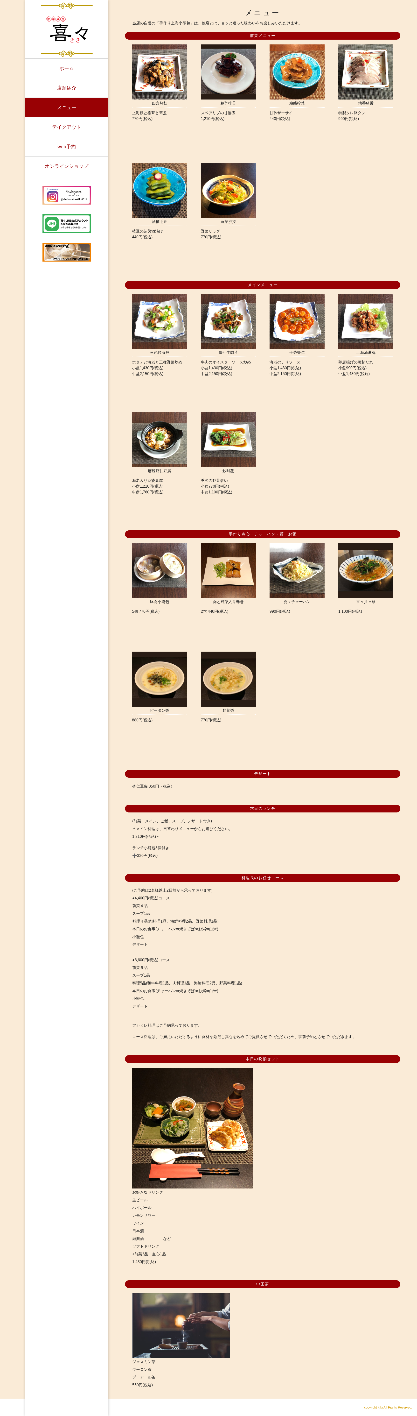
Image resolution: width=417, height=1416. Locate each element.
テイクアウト (66, 127)
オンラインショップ (66, 166)
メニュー (66, 107)
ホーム (66, 68)
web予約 (66, 146)
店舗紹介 (66, 88)
